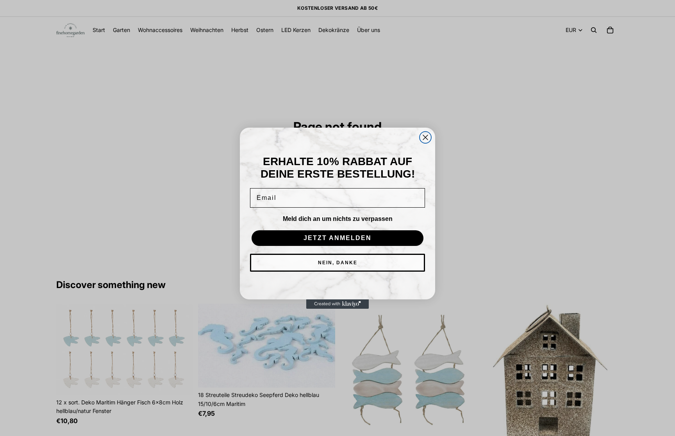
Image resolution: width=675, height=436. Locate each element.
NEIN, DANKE (337, 262)
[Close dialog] (425, 137)
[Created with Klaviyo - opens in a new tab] (337, 304)
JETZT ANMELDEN (337, 238)
